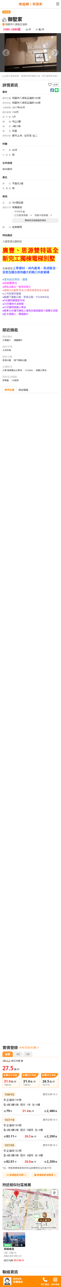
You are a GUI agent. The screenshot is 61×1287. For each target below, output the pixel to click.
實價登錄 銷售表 (45, 1174)
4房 (18, 1054)
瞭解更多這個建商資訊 (35, 220)
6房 (28, 1054)
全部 (7, 1054)
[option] (30, 52)
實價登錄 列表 (16, 1174)
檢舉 (55, 84)
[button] (6, 52)
